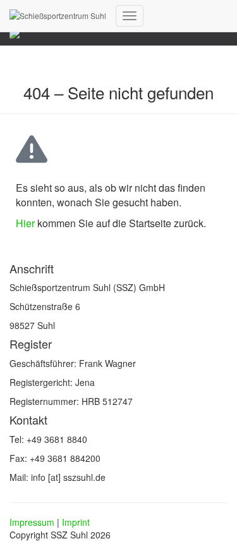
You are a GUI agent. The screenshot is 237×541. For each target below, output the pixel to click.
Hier (25, 223)
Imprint (76, 522)
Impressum (31, 522)
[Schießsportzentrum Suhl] (58, 16)
